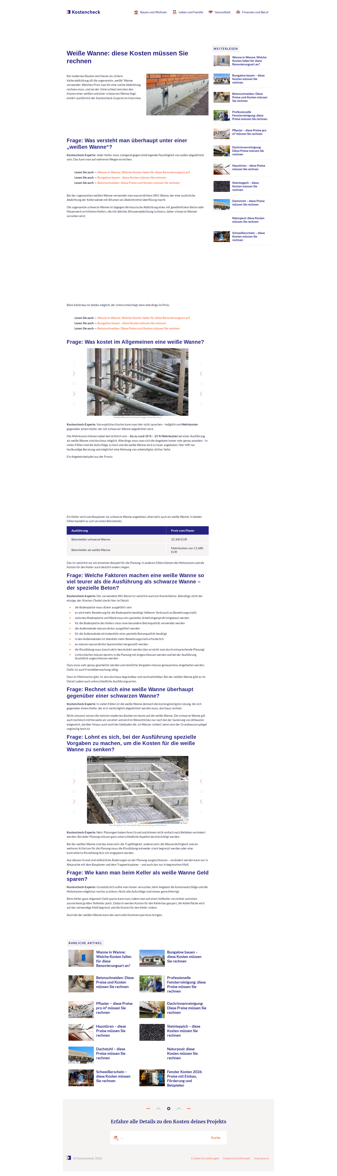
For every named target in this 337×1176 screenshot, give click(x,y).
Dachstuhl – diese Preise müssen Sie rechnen (110, 1053)
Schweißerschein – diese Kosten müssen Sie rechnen (113, 1076)
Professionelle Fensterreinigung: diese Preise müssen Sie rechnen (186, 984)
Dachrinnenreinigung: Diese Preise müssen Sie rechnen (186, 1008)
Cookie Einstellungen (205, 1158)
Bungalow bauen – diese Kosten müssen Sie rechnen (184, 956)
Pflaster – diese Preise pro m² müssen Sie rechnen (114, 1008)
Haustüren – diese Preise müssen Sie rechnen (111, 1030)
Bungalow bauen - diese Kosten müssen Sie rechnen (132, 177)
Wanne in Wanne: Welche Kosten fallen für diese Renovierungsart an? (144, 172)
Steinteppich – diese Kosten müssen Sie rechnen (183, 1030)
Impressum (261, 1158)
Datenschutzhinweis (236, 1158)
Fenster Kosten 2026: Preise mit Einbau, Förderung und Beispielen (184, 1078)
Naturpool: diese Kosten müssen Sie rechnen (182, 1053)
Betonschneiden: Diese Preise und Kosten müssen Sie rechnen (139, 182)
